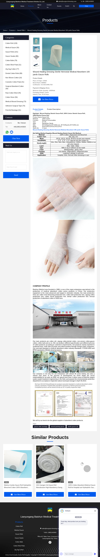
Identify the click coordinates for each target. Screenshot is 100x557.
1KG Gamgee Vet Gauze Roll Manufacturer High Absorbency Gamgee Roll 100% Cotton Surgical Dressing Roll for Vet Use (18, 486)
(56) (11, 97)
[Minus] (95, 511)
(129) (11, 43)
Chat (86, 6)
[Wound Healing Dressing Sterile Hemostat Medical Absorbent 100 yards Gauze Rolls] (57, 54)
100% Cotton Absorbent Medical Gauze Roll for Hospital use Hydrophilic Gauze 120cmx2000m (49, 486)
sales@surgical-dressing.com (67, 1)
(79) (11, 60)
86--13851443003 (88, 1)
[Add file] (61, 554)
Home (22, 6)
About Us (39, 6)
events (59, 6)
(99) (13, 73)
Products (31, 6)
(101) (11, 52)
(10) (13, 77)
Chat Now (16, 138)
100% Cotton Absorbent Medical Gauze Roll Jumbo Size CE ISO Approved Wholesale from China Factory (81, 486)
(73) (15, 101)
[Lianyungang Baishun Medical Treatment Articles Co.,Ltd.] (12, 6)
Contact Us (49, 6)
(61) (13, 110)
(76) (15, 106)
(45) (13, 93)
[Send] (95, 554)
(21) (13, 65)
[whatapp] (7, 132)
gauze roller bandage (40, 426)
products (12, 30)
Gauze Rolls (21, 30)
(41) (14, 82)
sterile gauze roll (73, 426)
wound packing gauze (57, 426)
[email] (11, 132)
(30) (12, 47)
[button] (12, 468)
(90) (11, 56)
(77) (12, 69)
